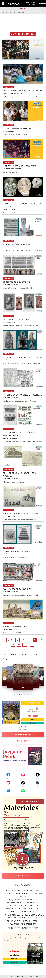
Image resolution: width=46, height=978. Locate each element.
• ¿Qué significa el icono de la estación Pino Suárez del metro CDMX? (24, 893)
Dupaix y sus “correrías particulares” (22, 357)
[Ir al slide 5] (24, 694)
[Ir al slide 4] (21, 694)
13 (25, 645)
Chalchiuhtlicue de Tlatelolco (19, 320)
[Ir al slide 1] (14, 694)
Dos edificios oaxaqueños (16, 282)
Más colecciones (23, 876)
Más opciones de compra (23, 734)
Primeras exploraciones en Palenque (22, 395)
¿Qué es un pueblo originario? (18, 128)
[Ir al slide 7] (29, 694)
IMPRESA (15, 959)
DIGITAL (14, 962)
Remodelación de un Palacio (17, 244)
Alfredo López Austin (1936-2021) (19, 166)
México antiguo (8, 87)
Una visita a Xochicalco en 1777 (19, 551)
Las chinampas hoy (23, 49)
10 (41, 640)
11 (13, 645)
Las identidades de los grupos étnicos (23, 91)
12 (19, 645)
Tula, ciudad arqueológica (17, 589)
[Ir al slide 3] (19, 694)
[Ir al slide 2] (17, 694)
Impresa (33, 720)
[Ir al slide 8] (31, 694)
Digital (32, 723)
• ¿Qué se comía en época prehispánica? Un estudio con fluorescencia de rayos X (24, 902)
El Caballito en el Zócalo (16, 627)
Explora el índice (23, 741)
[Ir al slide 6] (26, 694)
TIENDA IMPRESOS (31, 2)
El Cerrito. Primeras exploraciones (21, 514)
